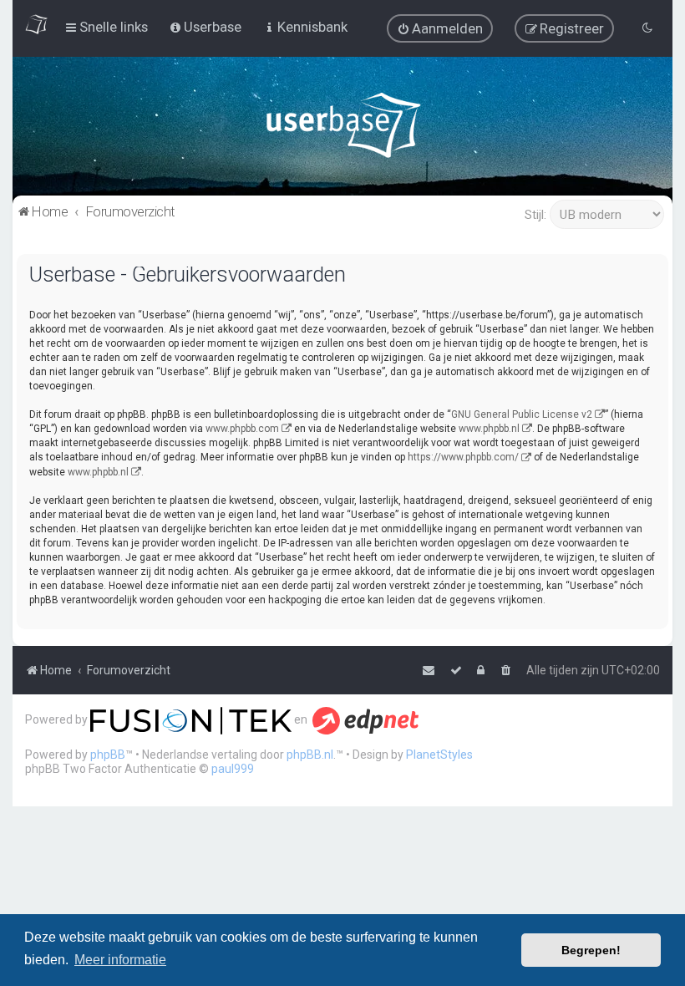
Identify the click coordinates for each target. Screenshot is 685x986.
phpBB (107, 754)
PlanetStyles (439, 754)
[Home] (343, 129)
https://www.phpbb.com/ (463, 457)
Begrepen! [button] (591, 950)
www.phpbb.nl (489, 429)
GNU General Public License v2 (521, 414)
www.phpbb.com (242, 429)
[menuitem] (440, 28)
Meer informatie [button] (120, 960)
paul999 (232, 768)
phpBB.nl (310, 754)
